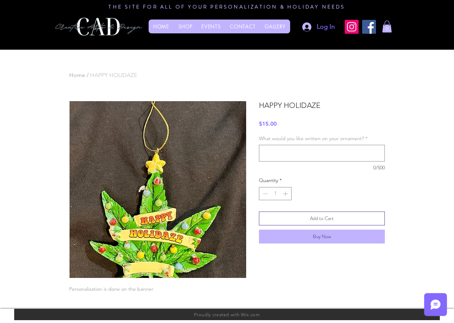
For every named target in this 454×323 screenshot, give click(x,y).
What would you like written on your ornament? (313, 138)
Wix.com (250, 314)
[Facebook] (369, 27)
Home (77, 75)
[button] (387, 26)
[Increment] (286, 193)
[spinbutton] (275, 193)
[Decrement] (264, 193)
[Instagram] (352, 27)
